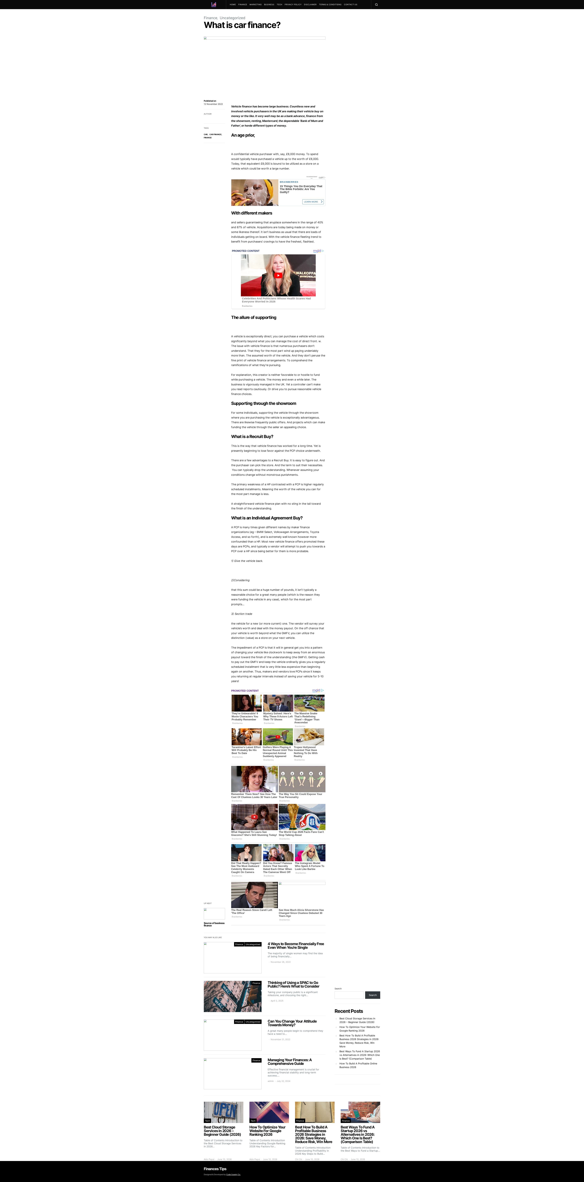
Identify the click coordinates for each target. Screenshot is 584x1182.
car (206, 134)
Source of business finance (214, 924)
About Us (236, 13)
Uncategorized (253, 944)
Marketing (256, 4)
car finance (215, 134)
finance (208, 137)
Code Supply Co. (233, 1174)
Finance (242, 4)
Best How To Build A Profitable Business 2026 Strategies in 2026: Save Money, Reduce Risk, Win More (359, 1041)
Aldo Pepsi (209, 1159)
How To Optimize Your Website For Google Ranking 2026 (359, 1028)
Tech (279, 4)
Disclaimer (310, 4)
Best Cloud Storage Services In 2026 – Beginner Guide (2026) (357, 1020)
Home (233, 4)
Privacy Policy (293, 4)
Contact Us (350, 4)
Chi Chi (298, 1159)
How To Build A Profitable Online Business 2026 (358, 1065)
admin (271, 1081)
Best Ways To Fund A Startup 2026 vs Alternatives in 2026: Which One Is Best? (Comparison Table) (359, 1055)
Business (269, 4)
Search (338, 988)
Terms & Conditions (330, 4)
